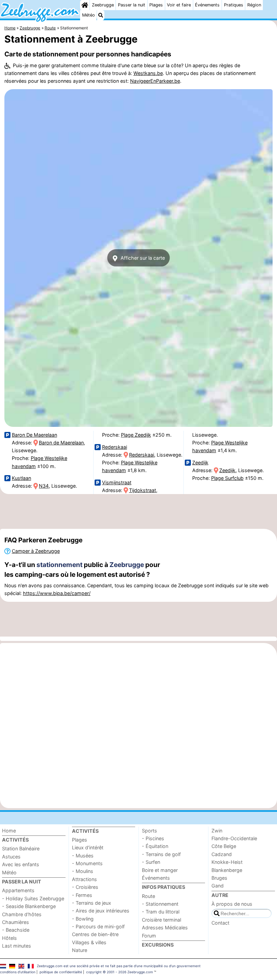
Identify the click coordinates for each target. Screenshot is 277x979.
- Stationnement (160, 904)
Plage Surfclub (227, 478)
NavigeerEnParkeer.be (155, 81)
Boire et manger (160, 870)
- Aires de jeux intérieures (100, 910)
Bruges (219, 878)
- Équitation (155, 846)
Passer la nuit (131, 4)
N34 (44, 486)
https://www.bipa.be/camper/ (57, 593)
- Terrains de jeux (91, 903)
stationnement (59, 565)
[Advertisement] (138, 511)
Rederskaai (114, 447)
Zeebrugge (103, 4)
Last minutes (16, 946)
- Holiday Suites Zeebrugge (33, 898)
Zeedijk (200, 462)
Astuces (11, 856)
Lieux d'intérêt (87, 847)
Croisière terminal (161, 920)
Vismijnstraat (116, 482)
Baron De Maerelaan (34, 435)
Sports (149, 830)
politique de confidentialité (61, 972)
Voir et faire (179, 4)
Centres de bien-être (95, 934)
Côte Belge (223, 846)
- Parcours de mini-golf (98, 926)
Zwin (216, 830)
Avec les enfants (20, 864)
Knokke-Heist (227, 862)
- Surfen (151, 862)
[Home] (85, 5)
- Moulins (82, 871)
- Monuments (87, 863)
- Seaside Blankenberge (29, 906)
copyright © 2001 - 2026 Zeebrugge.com (119, 972)
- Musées (83, 855)
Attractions (84, 879)
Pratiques (233, 4)
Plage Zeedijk (136, 435)
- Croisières (85, 887)
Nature (79, 950)
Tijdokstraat (142, 490)
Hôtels (9, 938)
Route (148, 896)
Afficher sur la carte (142, 258)
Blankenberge (226, 870)
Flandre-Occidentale (234, 838)
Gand (217, 885)
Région (254, 4)
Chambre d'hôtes (22, 914)
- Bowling (83, 919)
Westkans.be (148, 73)
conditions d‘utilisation (17, 972)
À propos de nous (231, 904)
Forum (149, 935)
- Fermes (82, 895)
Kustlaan (21, 478)
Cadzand (221, 854)
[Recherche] (100, 15)
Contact (220, 923)
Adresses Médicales (165, 927)
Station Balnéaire (21, 848)
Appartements (18, 890)
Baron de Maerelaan (61, 442)
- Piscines (153, 838)
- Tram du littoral (160, 911)
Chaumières (15, 922)
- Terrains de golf (161, 854)
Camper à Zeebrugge (36, 551)
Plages (156, 4)
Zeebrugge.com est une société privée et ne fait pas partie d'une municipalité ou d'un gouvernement (119, 966)
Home (9, 830)
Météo (88, 15)
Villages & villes (89, 942)
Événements (207, 4)
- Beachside (15, 930)
